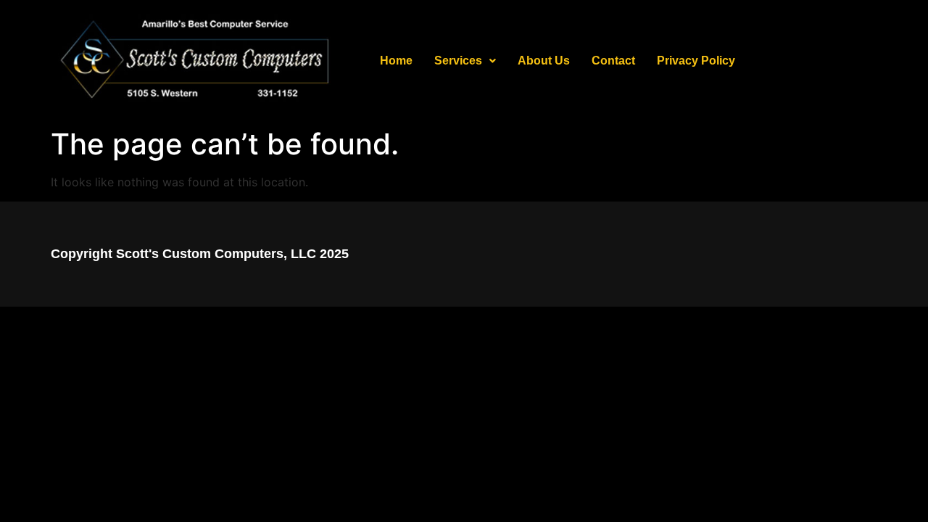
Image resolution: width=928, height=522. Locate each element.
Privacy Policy (696, 60)
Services (458, 60)
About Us (544, 60)
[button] (465, 61)
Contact (613, 60)
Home (396, 60)
